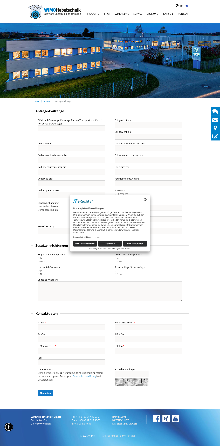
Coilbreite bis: (45, 178)
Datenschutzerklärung (84, 376)
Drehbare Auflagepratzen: (128, 254)
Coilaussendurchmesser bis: (53, 155)
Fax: (40, 357)
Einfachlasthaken (48, 206)
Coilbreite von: (122, 166)
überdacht (122, 193)
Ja (40, 257)
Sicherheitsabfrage (125, 369)
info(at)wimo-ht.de (81, 423)
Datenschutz (45, 369)
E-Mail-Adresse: (47, 345)
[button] (8, 427)
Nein (42, 261)
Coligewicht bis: (123, 131)
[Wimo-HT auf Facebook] (156, 418)
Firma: (42, 322)
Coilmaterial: (44, 143)
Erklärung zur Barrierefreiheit (121, 435)
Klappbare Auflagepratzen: (52, 254)
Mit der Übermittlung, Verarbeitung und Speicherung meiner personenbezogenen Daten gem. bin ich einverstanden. (70, 376)
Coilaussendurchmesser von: (130, 143)
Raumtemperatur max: (127, 178)
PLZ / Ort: (120, 334)
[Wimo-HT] (55, 12)
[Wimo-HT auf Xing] (166, 418)
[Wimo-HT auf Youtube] (175, 418)
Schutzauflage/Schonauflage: (130, 267)
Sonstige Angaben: (48, 279)
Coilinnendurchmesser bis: (52, 166)
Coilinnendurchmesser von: (129, 155)
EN (186, 6)
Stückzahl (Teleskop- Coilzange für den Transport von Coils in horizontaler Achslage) (70, 122)
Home (36, 101)
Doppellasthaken (48, 209)
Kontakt (47, 101)
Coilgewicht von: (123, 120)
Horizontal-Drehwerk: (49, 267)
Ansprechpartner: (125, 322)
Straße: (41, 334)
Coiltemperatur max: (49, 190)
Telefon (119, 345)
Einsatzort (120, 190)
